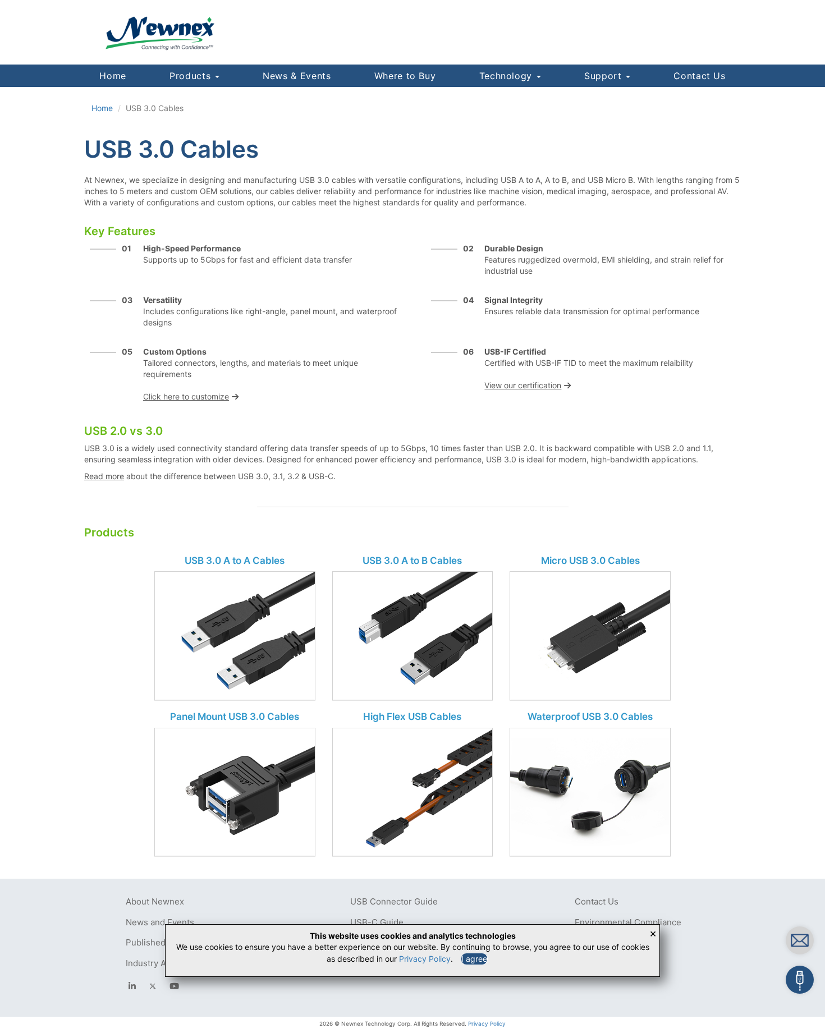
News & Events (297, 75)
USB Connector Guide (394, 901)
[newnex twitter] (153, 986)
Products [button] (191, 75)
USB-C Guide (377, 922)
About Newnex (155, 901)
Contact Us (699, 75)
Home (112, 75)
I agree (474, 958)
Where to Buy (405, 75)
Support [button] (604, 75)
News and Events (160, 922)
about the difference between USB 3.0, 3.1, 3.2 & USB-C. (210, 476)
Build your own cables (756, 977)
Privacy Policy (487, 1023)
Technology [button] (507, 75)
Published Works (159, 942)
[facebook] (132, 986)
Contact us (738, 938)
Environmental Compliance (628, 922)
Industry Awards (158, 963)
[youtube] (174, 986)
